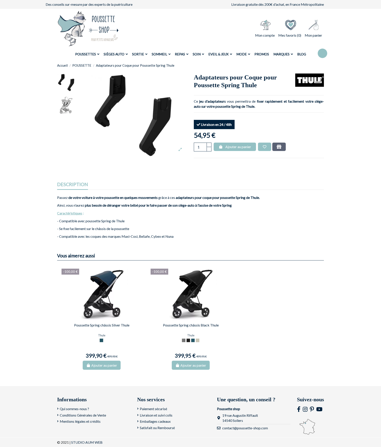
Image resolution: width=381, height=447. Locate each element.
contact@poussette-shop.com (245, 428)
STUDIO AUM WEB (87, 442)
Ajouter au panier (238, 147)
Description (72, 184)
